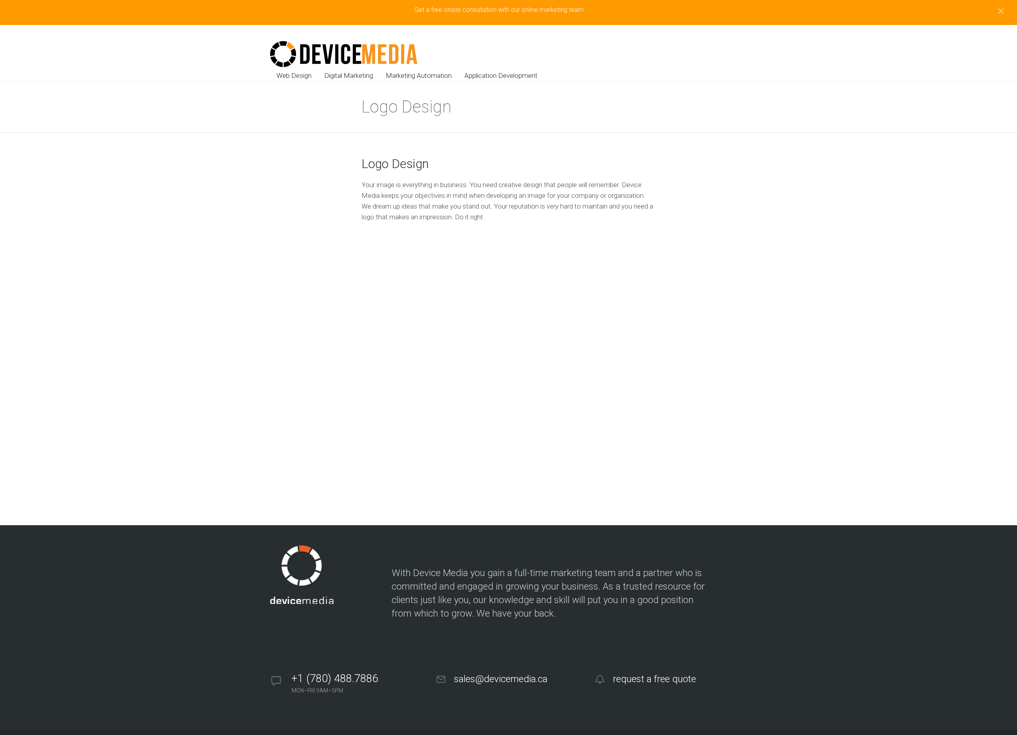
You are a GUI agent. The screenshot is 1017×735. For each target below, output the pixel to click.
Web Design (293, 75)
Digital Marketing (348, 75)
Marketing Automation (419, 75)
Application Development (501, 75)
